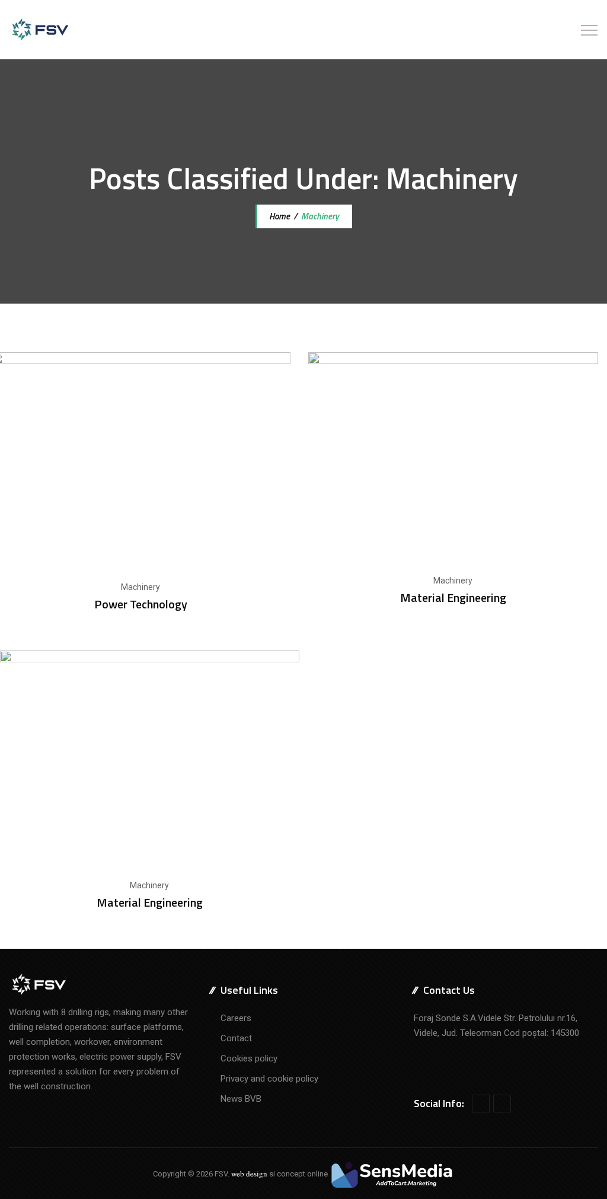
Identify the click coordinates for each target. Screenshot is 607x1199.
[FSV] (39, 29)
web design (249, 1173)
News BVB (241, 1098)
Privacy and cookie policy (269, 1078)
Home (278, 216)
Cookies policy (249, 1058)
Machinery (140, 587)
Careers (236, 1018)
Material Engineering (453, 597)
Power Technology (140, 604)
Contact (236, 1038)
